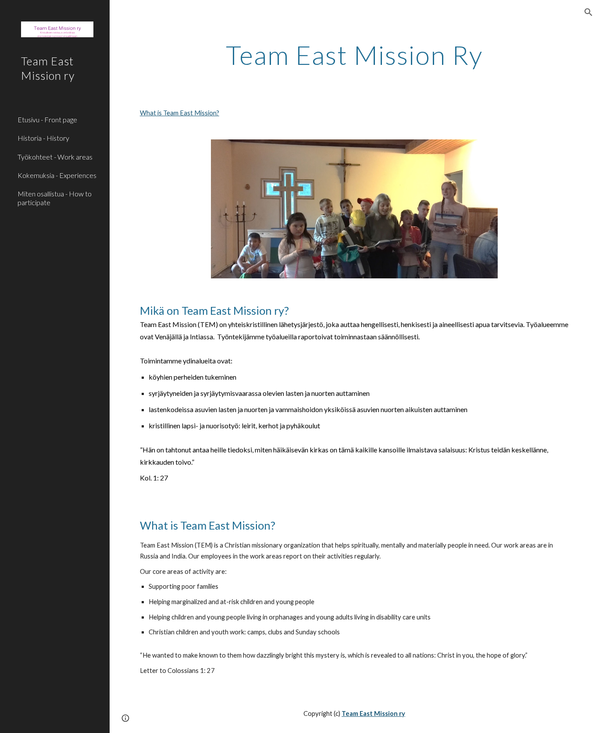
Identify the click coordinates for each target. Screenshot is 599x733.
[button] (588, 12)
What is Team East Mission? (179, 113)
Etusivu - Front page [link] (47, 119)
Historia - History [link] (43, 138)
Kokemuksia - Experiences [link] (57, 175)
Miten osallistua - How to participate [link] (55, 197)
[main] (354, 55)
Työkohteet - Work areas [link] (55, 157)
